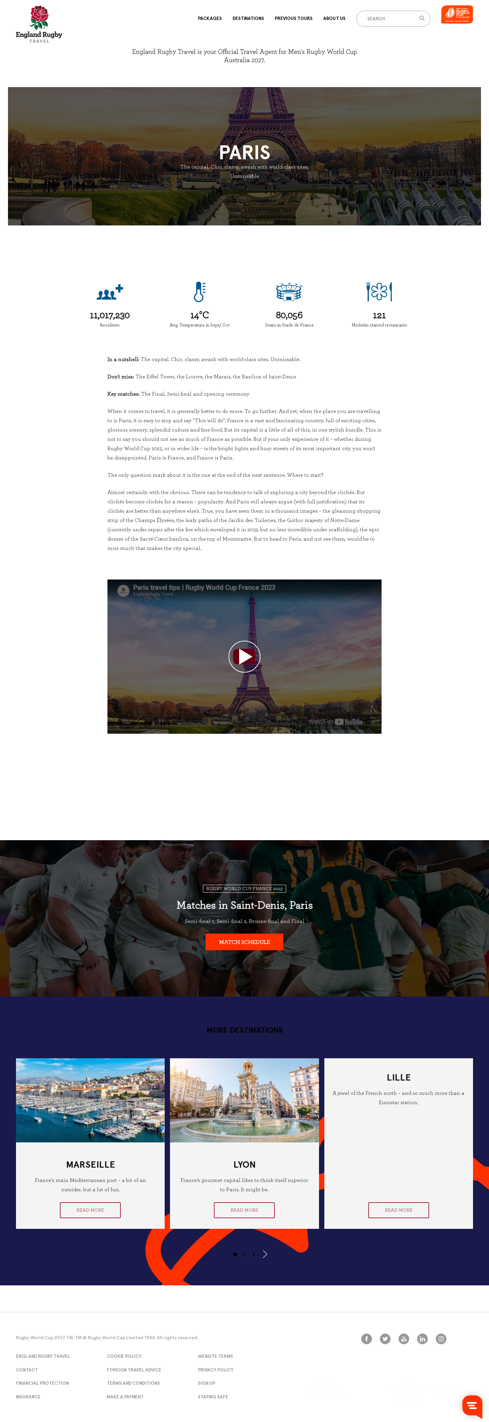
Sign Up (206, 1383)
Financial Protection (42, 1383)
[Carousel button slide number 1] (235, 1254)
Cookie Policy (124, 1356)
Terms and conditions (133, 1383)
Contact (27, 1369)
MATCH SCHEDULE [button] (244, 942)
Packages (210, 18)
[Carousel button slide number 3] (254, 1254)
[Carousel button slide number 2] (244, 1254)
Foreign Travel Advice (134, 1369)
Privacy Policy (216, 1369)
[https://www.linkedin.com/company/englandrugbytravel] (422, 1339)
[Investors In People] (454, 1389)
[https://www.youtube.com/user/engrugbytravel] (404, 1339)
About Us (334, 18)
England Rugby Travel (43, 1356)
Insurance (28, 1396)
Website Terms (215, 1356)
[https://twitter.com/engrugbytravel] (385, 1339)
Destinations (248, 18)
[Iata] (408, 1389)
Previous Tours (294, 18)
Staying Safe (213, 1396)
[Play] (244, 657)
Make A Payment (125, 1396)
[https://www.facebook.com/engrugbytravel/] (366, 1339)
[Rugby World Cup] (39, 24)
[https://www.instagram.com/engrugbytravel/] (441, 1339)
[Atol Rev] (367, 1389)
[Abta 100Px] (327, 1389)
